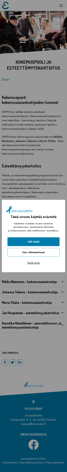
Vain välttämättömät (33, 252)
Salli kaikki (34, 241)
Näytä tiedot (33, 263)
